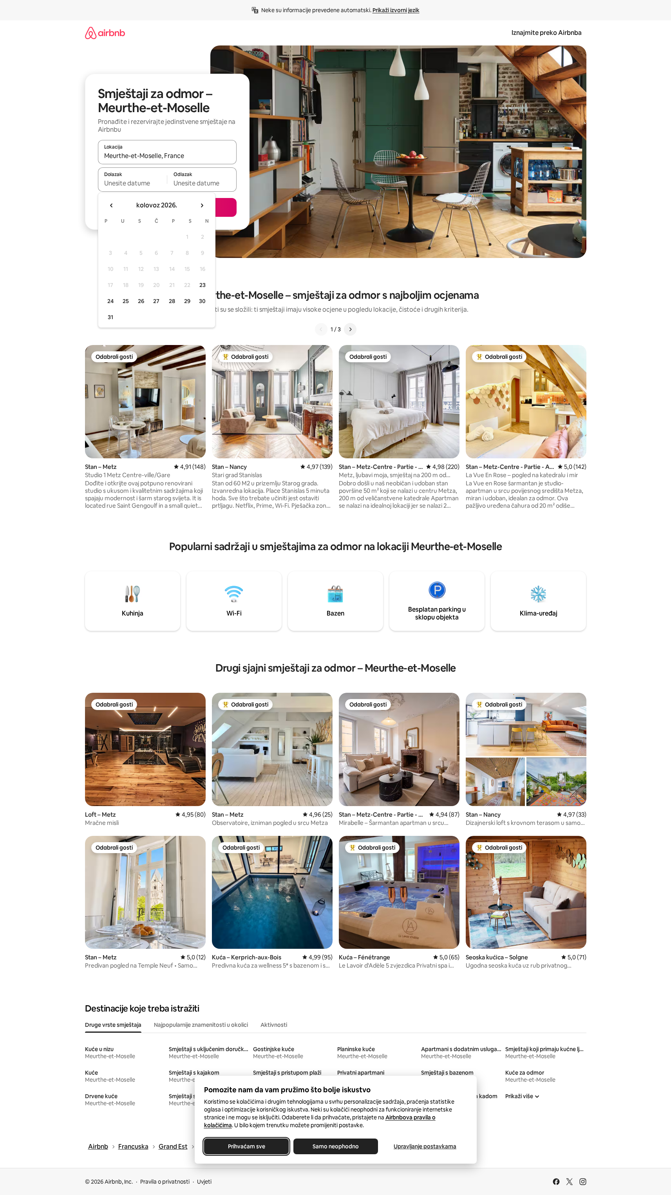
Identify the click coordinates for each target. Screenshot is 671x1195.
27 (156, 301)
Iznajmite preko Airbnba (547, 33)
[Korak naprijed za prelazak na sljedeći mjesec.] (201, 205)
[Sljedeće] (350, 329)
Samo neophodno (336, 1146)
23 (202, 285)
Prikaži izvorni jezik (396, 10)
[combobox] (167, 155)
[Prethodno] (321, 329)
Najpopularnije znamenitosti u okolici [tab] (201, 1024)
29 (187, 301)
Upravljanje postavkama (425, 1146)
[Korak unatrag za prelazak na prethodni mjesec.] (111, 205)
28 (172, 301)
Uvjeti (204, 1181)
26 (141, 301)
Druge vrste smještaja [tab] (113, 1024)
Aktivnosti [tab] (273, 1024)
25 (126, 301)
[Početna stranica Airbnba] (105, 32)
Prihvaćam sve (246, 1146)
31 (110, 317)
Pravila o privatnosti (165, 1181)
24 (110, 301)
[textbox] (132, 183)
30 (202, 301)
